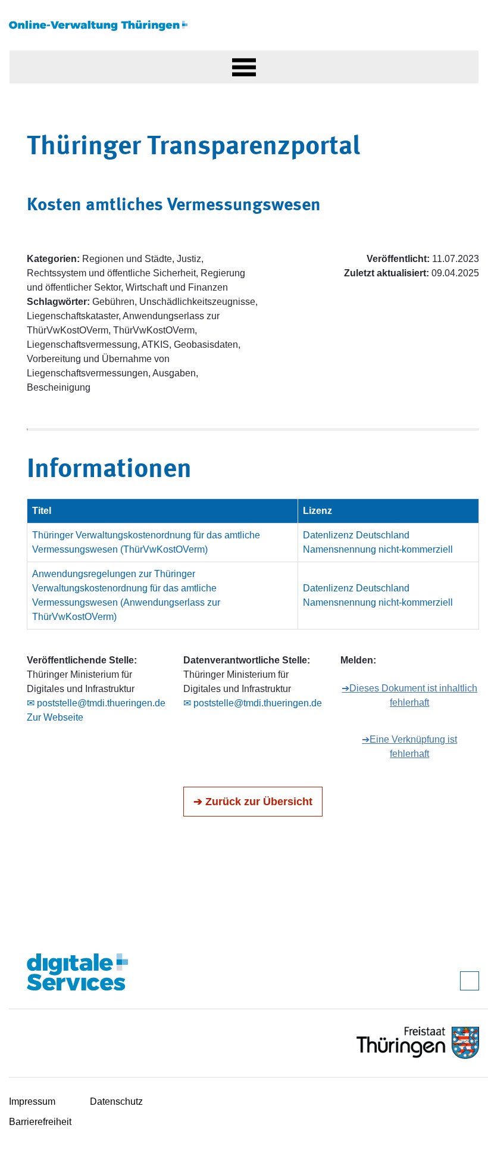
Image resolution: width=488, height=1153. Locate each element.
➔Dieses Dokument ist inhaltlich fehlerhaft (409, 695)
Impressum (32, 1101)
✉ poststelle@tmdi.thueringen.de (96, 703)
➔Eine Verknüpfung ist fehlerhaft (409, 746)
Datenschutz (116, 1101)
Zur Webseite (55, 717)
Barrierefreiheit (40, 1122)
